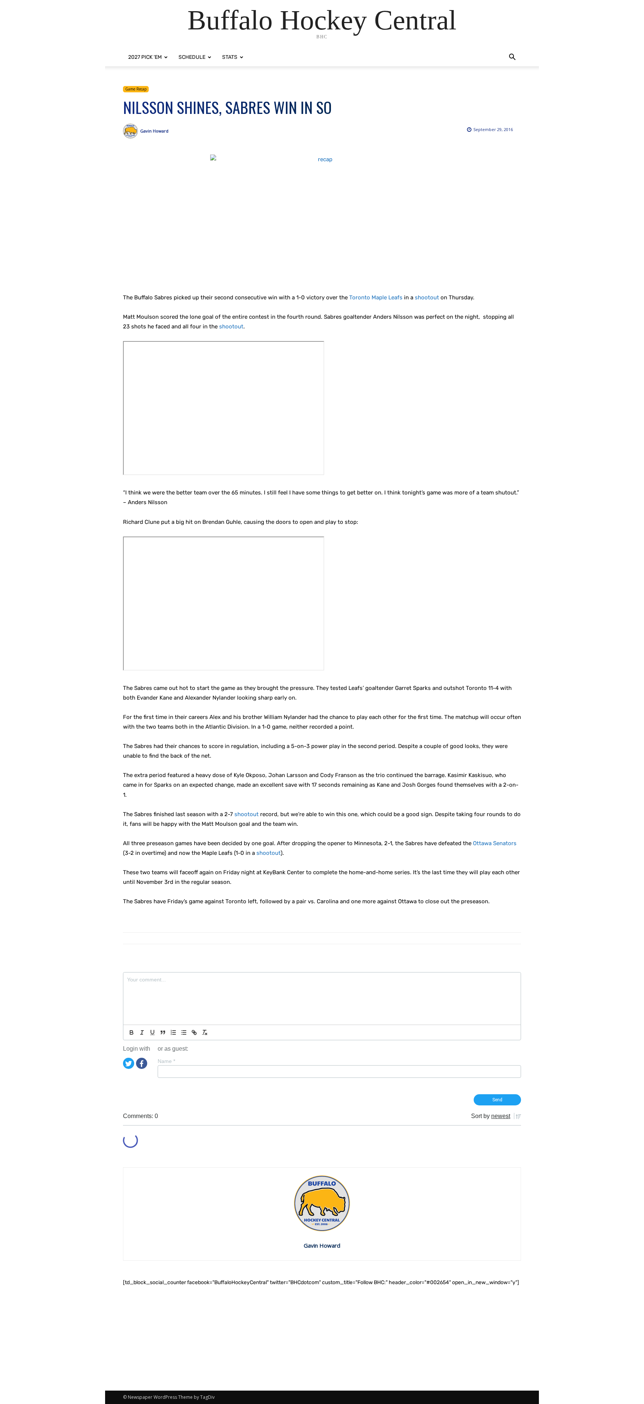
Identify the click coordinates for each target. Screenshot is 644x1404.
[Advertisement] (322, 1338)
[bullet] (184, 1032)
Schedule (192, 57)
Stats (229, 57)
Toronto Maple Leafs (375, 297)
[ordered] (173, 1032)
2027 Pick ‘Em (145, 57)
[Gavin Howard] (131, 131)
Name (166, 1061)
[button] (512, 57)
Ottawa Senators (495, 843)
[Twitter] (128, 1063)
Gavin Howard (154, 131)
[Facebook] (141, 1063)
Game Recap (135, 89)
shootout (427, 297)
